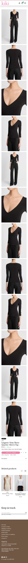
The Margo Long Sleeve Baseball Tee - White (20, 494)
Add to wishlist (13, 454)
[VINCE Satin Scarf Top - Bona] (7, 483)
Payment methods (5, 530)
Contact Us (4, 538)
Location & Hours (5, 526)
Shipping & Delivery (6, 528)
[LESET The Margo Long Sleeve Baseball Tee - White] (20, 483)
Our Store (3, 524)
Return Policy (4, 532)
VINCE (2, 440)
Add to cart (11, 452)
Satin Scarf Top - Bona (7, 494)
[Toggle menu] (25, 3)
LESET (20, 492)
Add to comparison (5, 454)
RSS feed (12, 559)
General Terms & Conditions (8, 534)
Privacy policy (4, 536)
